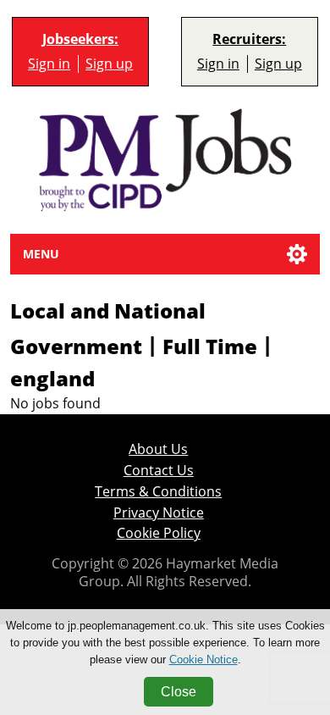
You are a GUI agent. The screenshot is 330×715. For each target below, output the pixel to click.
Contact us (159, 470)
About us (158, 449)
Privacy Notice (158, 513)
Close (178, 692)
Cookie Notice (203, 659)
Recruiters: (249, 39)
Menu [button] (41, 254)
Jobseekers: (80, 39)
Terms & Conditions (158, 492)
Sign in (49, 64)
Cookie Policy (159, 533)
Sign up (109, 64)
